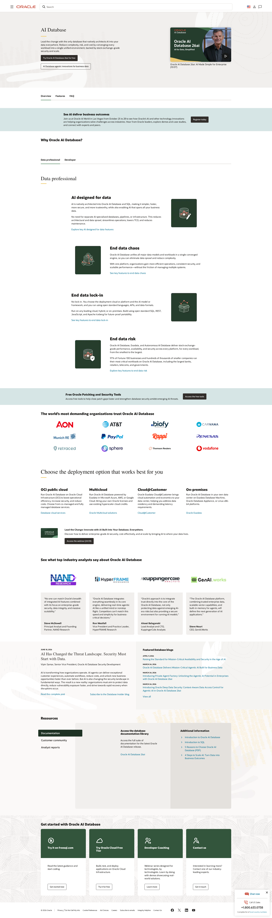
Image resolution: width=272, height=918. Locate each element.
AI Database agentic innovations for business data (66, 66)
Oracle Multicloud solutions (103, 512)
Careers (114, 910)
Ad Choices (104, 910)
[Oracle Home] (26, 7)
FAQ (72, 95)
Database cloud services (53, 512)
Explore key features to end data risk (128, 370)
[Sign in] (254, 7)
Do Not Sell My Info (72, 910)
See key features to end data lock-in (89, 320)
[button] (12, 7)
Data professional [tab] (50, 159)
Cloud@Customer (147, 512)
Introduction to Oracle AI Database (202, 737)
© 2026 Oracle (46, 910)
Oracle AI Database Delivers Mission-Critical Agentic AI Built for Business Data (182, 667)
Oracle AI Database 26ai (133, 754)
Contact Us (157, 910)
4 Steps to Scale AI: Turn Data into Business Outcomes (202, 757)
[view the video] (200, 45)
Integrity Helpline (144, 910)
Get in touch (200, 886)
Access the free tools (194, 396)
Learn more (152, 886)
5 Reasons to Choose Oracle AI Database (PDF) (200, 748)
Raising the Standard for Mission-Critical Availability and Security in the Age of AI (184, 659)
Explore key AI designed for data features (92, 229)
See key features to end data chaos (128, 273)
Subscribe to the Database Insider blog (109, 694)
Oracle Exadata (194, 512)
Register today (199, 119)
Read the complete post (53, 694)
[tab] (60, 733)
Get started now (57, 886)
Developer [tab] (70, 159)
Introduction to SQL (195, 742)
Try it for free (104, 886)
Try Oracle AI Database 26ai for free (59, 58)
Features (60, 95)
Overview (46, 95)
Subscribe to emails (127, 910)
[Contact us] (260, 7)
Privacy (60, 910)
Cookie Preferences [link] (90, 910)
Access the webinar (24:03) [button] (79, 541)
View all (147, 696)
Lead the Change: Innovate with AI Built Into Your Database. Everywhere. (104, 529)
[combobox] (136, 6)
